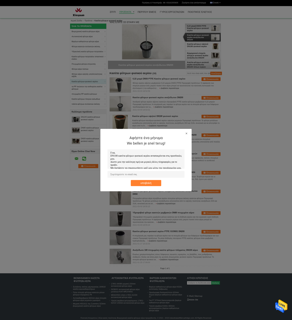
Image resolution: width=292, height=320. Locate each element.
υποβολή (146, 183)
